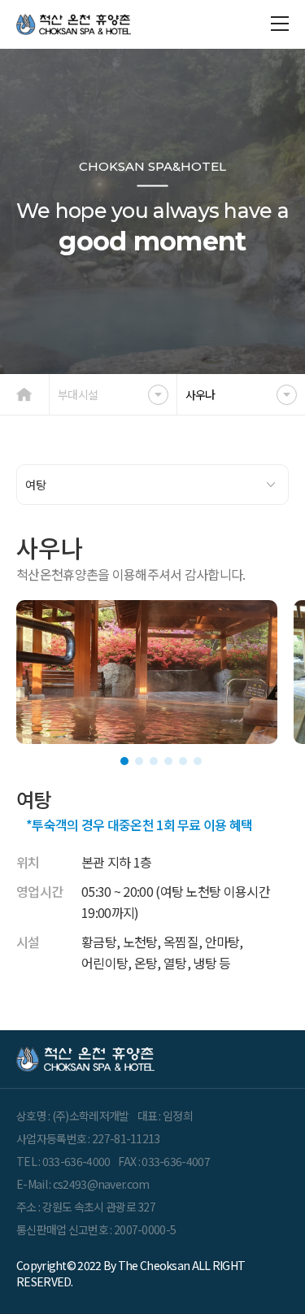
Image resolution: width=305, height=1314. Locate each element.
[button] (124, 761)
